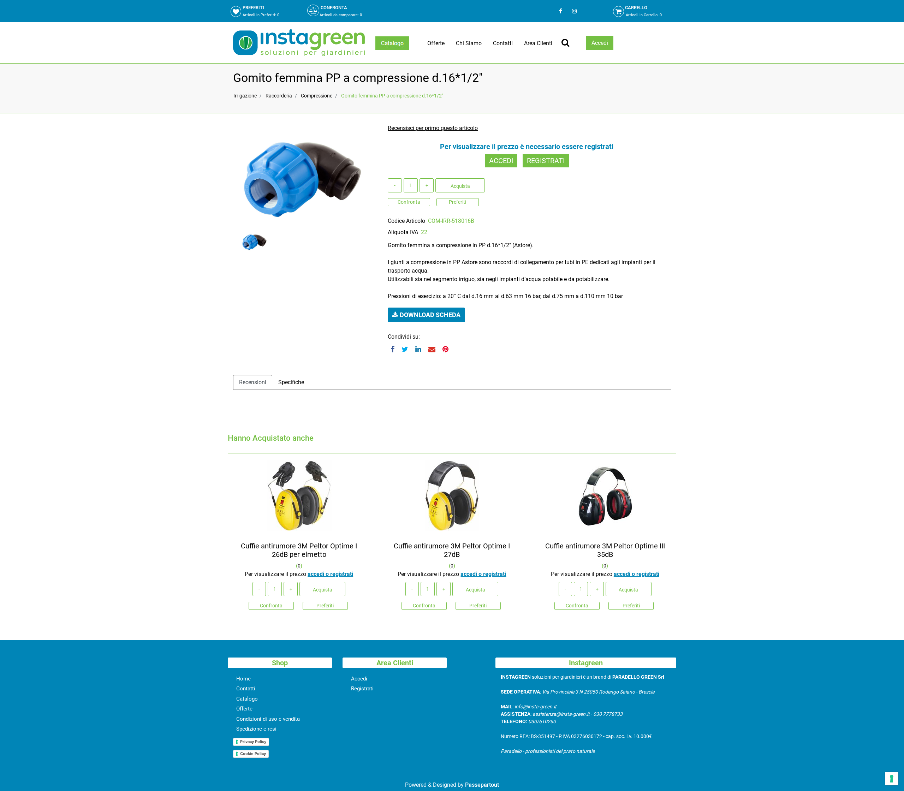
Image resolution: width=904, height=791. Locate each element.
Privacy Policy (253, 741)
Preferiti (457, 202)
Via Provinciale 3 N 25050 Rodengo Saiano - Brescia (598, 692)
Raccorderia (279, 96)
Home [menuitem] (243, 679)
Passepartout (482, 784)
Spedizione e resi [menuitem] (256, 729)
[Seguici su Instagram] (573, 11)
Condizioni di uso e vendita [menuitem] (268, 719)
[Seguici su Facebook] (560, 11)
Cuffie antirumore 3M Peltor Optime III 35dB (605, 550)
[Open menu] (392, 43)
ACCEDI (501, 160)
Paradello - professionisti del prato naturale (548, 751)
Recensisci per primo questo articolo (433, 128)
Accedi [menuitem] (359, 679)
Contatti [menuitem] (503, 43)
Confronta (409, 202)
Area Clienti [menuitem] (538, 43)
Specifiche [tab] (291, 382)
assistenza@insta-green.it (561, 714)
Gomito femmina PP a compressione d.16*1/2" (392, 96)
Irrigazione (245, 96)
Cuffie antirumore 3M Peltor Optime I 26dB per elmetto (299, 550)
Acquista (460, 186)
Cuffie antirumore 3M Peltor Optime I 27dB (452, 550)
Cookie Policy (253, 753)
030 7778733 (608, 714)
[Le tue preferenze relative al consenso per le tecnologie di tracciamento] (891, 778)
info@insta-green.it (536, 706)
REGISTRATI (546, 160)
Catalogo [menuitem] (247, 699)
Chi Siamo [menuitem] (469, 43)
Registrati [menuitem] (362, 688)
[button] (302, 175)
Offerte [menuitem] (436, 43)
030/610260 (542, 721)
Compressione (316, 96)
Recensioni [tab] (252, 382)
